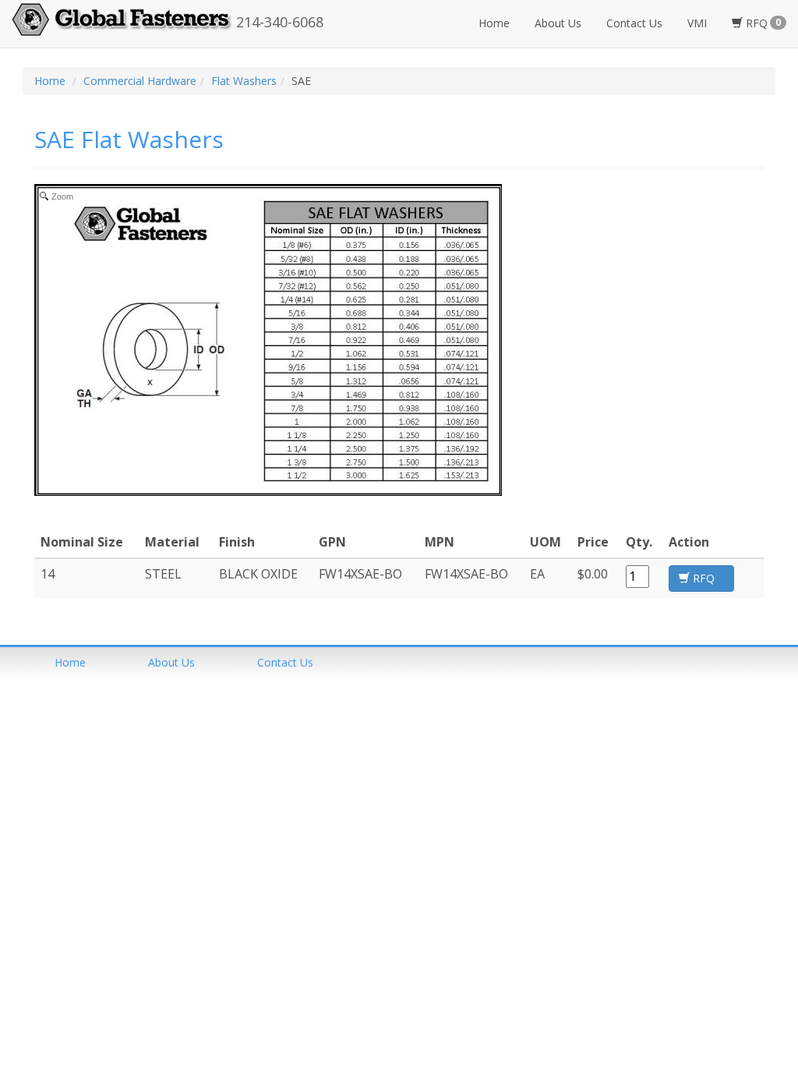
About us (171, 662)
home (70, 662)
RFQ (762, 23)
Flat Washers (244, 80)
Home (494, 23)
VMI (697, 23)
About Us (558, 23)
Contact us (285, 662)
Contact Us (634, 23)
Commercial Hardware (139, 80)
